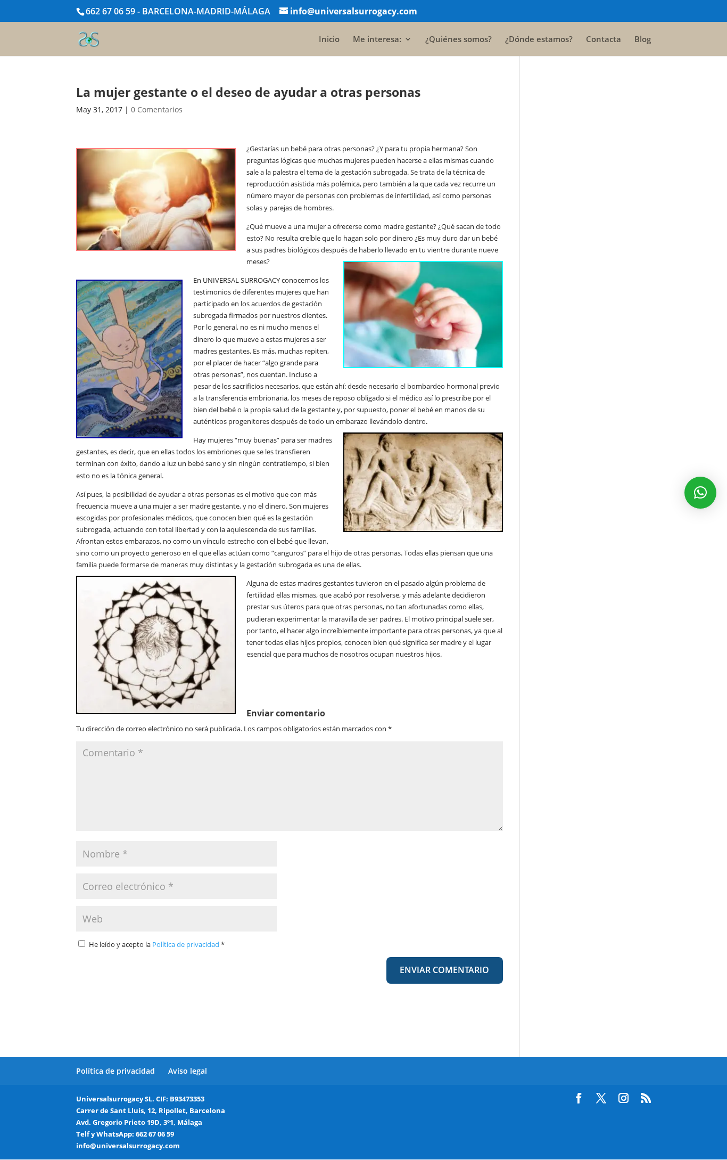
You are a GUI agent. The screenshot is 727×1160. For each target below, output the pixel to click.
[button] (700, 493)
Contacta (603, 39)
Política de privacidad (186, 944)
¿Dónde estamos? (539, 39)
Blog (642, 39)
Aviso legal (187, 1071)
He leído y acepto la (157, 944)
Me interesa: (377, 39)
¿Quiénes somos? (458, 39)
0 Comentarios (157, 109)
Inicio (329, 39)
